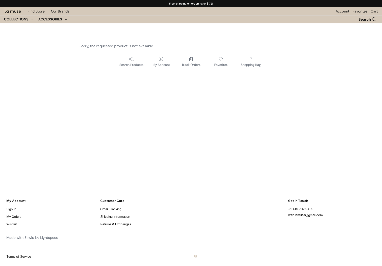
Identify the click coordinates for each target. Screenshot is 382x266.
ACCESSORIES (50, 19)
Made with (32, 237)
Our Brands (60, 11)
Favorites (360, 11)
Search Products (131, 65)
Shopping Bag (251, 65)
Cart (374, 11)
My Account (161, 65)
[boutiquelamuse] (196, 257)
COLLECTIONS (16, 19)
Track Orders (191, 65)
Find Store (36, 11)
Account (342, 11)
